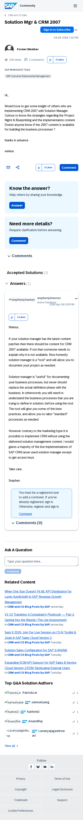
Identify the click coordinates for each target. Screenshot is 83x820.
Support (62, 800)
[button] (50, 59)
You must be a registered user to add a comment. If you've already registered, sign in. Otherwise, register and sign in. (39, 499)
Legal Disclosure (62, 789)
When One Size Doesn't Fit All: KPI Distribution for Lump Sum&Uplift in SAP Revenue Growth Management (38, 597)
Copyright (21, 789)
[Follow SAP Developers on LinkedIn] (51, 766)
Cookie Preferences (20, 810)
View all (10, 745)
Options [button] (75, 30)
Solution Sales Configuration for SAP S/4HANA (36, 650)
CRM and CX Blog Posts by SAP (28, 606)
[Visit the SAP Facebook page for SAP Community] (31, 766)
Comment (69, 167)
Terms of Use (62, 778)
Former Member (28, 49)
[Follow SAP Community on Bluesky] (38, 766)
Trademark (21, 800)
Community (27, 5)
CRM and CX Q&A (17, 15)
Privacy (20, 778)
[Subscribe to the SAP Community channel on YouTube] (45, 766)
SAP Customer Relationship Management (28, 76)
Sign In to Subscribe (57, 29)
